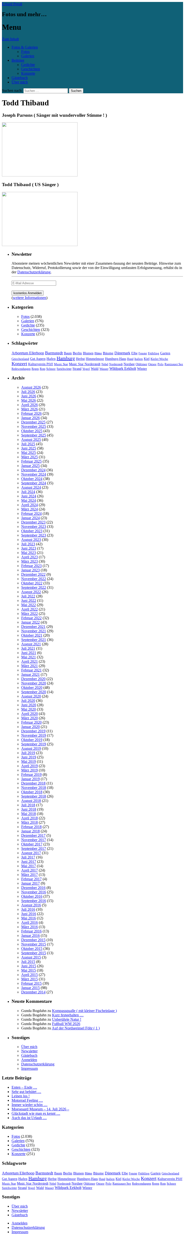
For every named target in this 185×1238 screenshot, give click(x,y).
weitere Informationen (29, 298)
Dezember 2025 (33, 422)
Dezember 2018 (33, 783)
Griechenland (20, 359)
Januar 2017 (30, 883)
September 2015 (33, 953)
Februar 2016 (31, 931)
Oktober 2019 (31, 740)
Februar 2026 (31, 413)
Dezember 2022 (33, 574)
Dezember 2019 (33, 731)
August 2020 (31, 696)
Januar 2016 (30, 935)
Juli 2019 (28, 753)
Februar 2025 (31, 461)
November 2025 (33, 426)
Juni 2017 (28, 861)
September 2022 (33, 587)
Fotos (25, 52)
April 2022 (29, 609)
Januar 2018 (30, 831)
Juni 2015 (28, 966)
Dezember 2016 (33, 888)
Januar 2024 (30, 518)
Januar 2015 (30, 988)
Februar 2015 (31, 983)
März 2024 (29, 509)
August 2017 (31, 853)
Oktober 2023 (31, 531)
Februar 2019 (31, 774)
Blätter (98, 353)
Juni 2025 (28, 448)
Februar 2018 (31, 827)
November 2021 (33, 631)
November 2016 (33, 892)
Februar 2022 (31, 618)
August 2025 (31, 439)
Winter (142, 369)
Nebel (104, 364)
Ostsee (152, 364)
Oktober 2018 (31, 792)
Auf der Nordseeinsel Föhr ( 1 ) (76, 1028)
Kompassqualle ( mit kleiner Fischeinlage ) (84, 1011)
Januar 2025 (30, 466)
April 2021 (29, 661)
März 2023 (29, 561)
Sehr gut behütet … (26, 1092)
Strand (77, 369)
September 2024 (33, 483)
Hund (130, 359)
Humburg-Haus (115, 359)
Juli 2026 (28, 392)
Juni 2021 (28, 653)
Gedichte (28, 65)
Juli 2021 (28, 648)
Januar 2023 (30, 570)
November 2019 (33, 735)
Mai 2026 (28, 400)
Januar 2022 (30, 622)
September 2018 (33, 796)
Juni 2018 (28, 809)
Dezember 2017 (33, 835)
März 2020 (29, 718)
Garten (165, 353)
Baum (68, 353)
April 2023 (29, 557)
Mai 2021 (28, 657)
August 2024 (31, 487)
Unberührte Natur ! (66, 1019)
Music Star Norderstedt (84, 364)
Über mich (20, 82)
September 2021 (33, 640)
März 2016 (29, 927)
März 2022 (29, 614)
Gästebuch (20, 78)
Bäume (108, 353)
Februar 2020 (31, 722)
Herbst (80, 359)
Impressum (29, 1068)
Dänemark (122, 353)
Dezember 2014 (33, 992)
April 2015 (29, 975)
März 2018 (29, 822)
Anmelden (29, 1060)
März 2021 (29, 666)
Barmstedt (54, 352)
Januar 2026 (30, 418)
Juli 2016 (28, 909)
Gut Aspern (38, 359)
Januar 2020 (30, 727)
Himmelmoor (95, 359)
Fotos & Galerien (25, 47)
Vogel (86, 369)
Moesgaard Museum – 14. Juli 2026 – (40, 1109)
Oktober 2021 (31, 635)
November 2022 (33, 579)
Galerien (27, 56)
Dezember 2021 (33, 627)
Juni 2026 (28, 396)
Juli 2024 (28, 492)
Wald (95, 369)
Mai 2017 (28, 866)
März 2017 (29, 875)
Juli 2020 (28, 701)
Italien (138, 359)
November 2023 (33, 526)
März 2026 (29, 409)
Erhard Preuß (12, 4)
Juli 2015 (28, 962)
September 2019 (33, 744)
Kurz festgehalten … (68, 1015)
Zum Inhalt (10, 39)
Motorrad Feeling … (27, 1100)
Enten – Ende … (24, 1087)
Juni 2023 (28, 548)
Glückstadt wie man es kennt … (36, 1113)
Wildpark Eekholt (122, 368)
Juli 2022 (28, 596)
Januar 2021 (30, 674)
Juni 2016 (28, 914)
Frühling (153, 353)
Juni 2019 (28, 757)
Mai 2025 (28, 453)
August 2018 (31, 801)
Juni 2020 (28, 705)
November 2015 (33, 944)
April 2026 (29, 405)
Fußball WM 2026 (66, 1024)
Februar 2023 (31, 566)
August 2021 (31, 644)
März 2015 (29, 979)
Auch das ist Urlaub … (29, 1118)
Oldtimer (141, 364)
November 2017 (33, 840)
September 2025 (33, 435)
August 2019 (31, 748)
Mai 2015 (28, 970)
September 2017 (33, 848)
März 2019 (29, 770)
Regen (35, 369)
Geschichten (30, 69)
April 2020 (29, 714)
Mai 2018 (28, 814)
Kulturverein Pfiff (40, 364)
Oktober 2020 (31, 687)
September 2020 (33, 692)
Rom (42, 369)
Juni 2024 (28, 496)
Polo (161, 364)
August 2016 (31, 905)
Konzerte (28, 73)
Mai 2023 (28, 553)
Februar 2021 (31, 670)
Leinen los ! (21, 1096)
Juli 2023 (28, 544)
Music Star (61, 364)
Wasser (103, 369)
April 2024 (29, 505)
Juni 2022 (28, 600)
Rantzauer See (174, 364)
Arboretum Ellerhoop (28, 353)
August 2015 (31, 957)
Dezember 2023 (33, 522)
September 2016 (33, 901)
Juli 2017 (28, 857)
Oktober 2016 (31, 896)
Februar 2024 (31, 513)
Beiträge (18, 60)
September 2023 (33, 535)
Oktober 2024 (31, 479)
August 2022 (31, 592)
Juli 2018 (28, 805)
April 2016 (29, 922)
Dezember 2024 (33, 470)
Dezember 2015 (33, 940)
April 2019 (29, 766)
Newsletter (29, 1051)
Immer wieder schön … (29, 1105)
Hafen (51, 359)
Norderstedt (116, 364)
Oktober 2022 (31, 583)
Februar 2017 (31, 879)
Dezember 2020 (33, 679)
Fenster (143, 353)
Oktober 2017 (31, 844)
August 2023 (31, 540)
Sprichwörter (64, 369)
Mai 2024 (28, 500)
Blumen (88, 353)
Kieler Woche (159, 359)
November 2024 (33, 474)
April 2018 (29, 818)
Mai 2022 (28, 605)
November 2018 (33, 788)
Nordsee (129, 364)
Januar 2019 (30, 779)
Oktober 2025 (31, 431)
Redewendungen (21, 369)
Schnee (51, 369)
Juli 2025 (28, 444)
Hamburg (66, 358)
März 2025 (29, 457)
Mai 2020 (28, 709)
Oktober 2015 (31, 949)
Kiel (147, 359)
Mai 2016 (28, 918)
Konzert (19, 363)
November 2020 (33, 683)
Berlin (77, 353)
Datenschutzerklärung (34, 272)
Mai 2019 (28, 761)
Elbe (134, 353)
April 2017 (29, 870)
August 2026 (31, 387)
